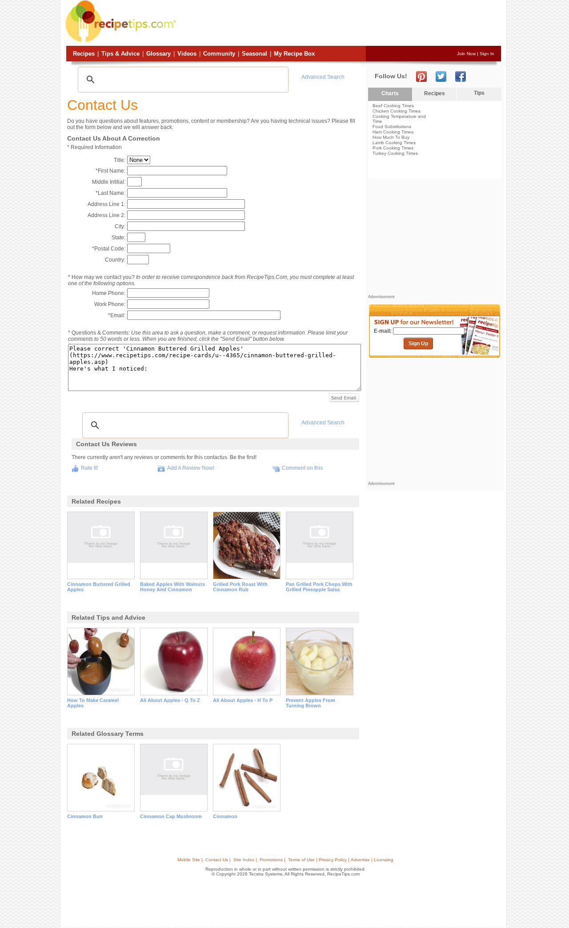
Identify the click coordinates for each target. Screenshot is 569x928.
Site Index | (245, 859)
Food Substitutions (392, 126)
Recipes (84, 53)
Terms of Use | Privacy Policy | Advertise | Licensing (340, 859)
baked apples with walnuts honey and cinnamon (172, 586)
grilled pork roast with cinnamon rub (240, 586)
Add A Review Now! (190, 468)
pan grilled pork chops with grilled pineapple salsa (319, 586)
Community (219, 53)
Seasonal (254, 53)
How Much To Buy (391, 137)
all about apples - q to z (170, 700)
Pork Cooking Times (393, 147)
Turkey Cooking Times (395, 153)
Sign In (487, 53)
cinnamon (225, 816)
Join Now (466, 53)
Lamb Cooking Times (394, 142)
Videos (186, 53)
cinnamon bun (85, 816)
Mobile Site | (190, 859)
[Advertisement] (339, 24)
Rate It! (89, 468)
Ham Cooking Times (393, 131)
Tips (479, 93)
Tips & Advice (120, 53)
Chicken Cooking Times (397, 111)
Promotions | (272, 859)
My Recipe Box (294, 53)
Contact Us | (218, 859)
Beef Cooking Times (393, 105)
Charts (390, 93)
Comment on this (302, 468)
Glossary (158, 53)
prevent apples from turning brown (310, 703)
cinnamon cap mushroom (171, 816)
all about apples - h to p (242, 700)
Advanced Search (323, 77)
